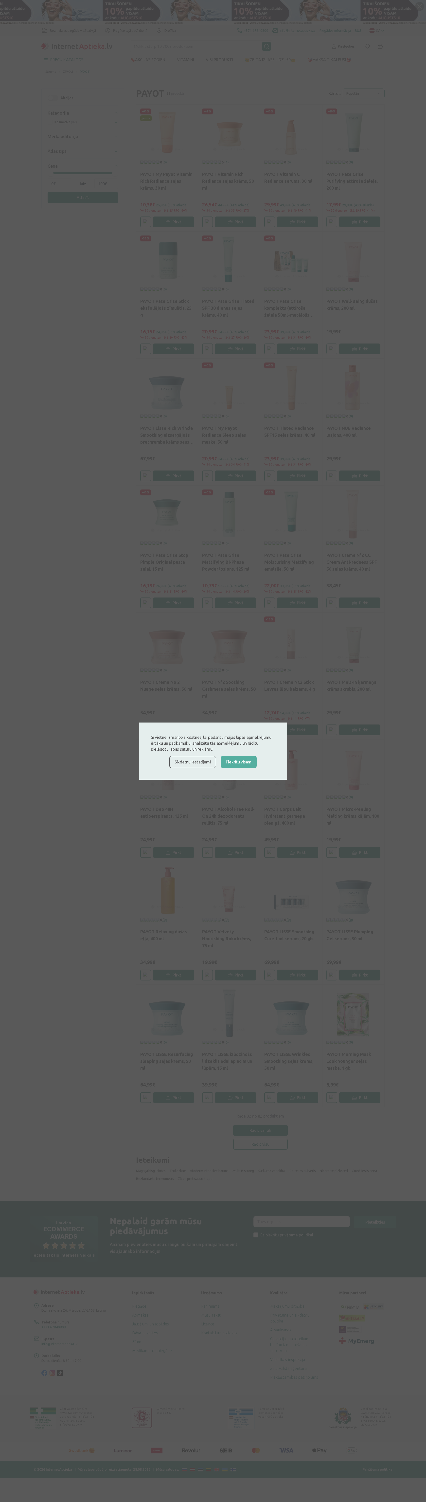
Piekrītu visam (238, 762)
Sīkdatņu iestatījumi (193, 762)
